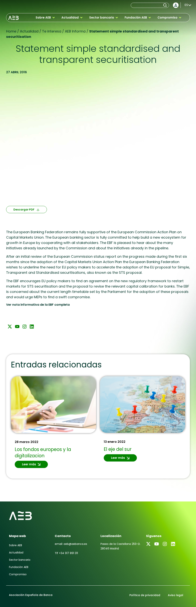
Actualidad (16, 552)
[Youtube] (17, 326)
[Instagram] (24, 326)
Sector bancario (19, 560)
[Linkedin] (31, 326)
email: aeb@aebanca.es (71, 544)
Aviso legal (175, 595)
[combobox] (146, 5)
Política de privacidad (144, 595)
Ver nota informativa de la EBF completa (38, 304)
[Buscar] (166, 5)
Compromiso (18, 574)
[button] (45, 17)
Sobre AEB (15, 545)
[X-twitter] (9, 326)
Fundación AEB (18, 567)
